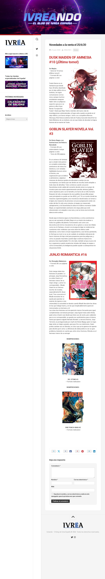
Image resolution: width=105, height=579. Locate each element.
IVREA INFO (67, 50)
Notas (76, 50)
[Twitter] (37, 49)
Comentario (55, 466)
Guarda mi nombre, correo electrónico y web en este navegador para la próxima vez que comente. (70, 495)
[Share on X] (55, 451)
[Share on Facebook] (67, 451)
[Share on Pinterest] (79, 451)
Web (52, 486)
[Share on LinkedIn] (91, 451)
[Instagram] (37, 55)
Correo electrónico (81, 479)
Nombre (54, 479)
